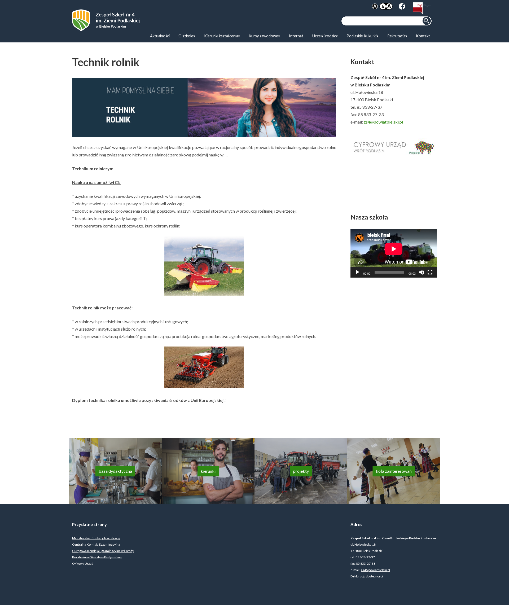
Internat (296, 36)
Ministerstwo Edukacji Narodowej (96, 538)
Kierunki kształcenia (221, 36)
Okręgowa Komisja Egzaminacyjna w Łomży (103, 551)
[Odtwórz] (357, 272)
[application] (393, 253)
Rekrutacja (396, 36)
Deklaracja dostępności (366, 576)
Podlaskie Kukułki (361, 36)
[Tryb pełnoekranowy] (430, 272)
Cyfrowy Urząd (82, 563)
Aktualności (160, 36)
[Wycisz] (421, 272)
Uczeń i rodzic (324, 36)
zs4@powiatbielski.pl (383, 121)
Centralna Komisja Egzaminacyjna (96, 544)
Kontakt (423, 36)
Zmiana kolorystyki (375, 6)
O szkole (185, 36)
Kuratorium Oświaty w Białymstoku (97, 557)
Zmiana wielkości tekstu (386, 6)
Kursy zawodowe (263, 36)
